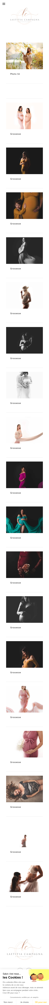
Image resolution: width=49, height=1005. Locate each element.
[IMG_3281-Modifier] (24, 469)
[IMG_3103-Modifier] (24, 425)
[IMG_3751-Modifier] (24, 649)
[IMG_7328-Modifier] (24, 783)
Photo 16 (24, 58)
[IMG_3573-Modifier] (24, 559)
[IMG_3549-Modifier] (24, 514)
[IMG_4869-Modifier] (24, 739)
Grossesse (24, 118)
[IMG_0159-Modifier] (24, 110)
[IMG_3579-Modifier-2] (24, 604)
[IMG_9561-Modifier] (24, 873)
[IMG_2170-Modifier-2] (24, 335)
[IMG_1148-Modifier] (24, 200)
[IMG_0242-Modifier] (24, 155)
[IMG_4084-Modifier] (24, 694)
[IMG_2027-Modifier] (24, 290)
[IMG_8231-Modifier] (24, 828)
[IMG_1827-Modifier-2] (24, 245)
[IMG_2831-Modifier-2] (24, 380)
